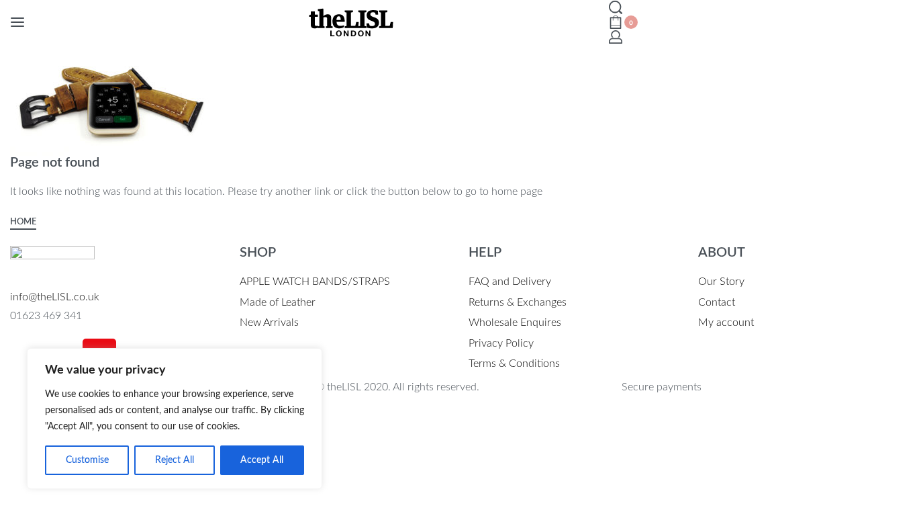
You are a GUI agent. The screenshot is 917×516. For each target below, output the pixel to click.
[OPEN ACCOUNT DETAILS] (615, 37)
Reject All (174, 460)
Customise (87, 460)
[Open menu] (17, 22)
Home (23, 222)
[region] (174, 418)
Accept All (261, 460)
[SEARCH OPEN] (615, 7)
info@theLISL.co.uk (54, 297)
